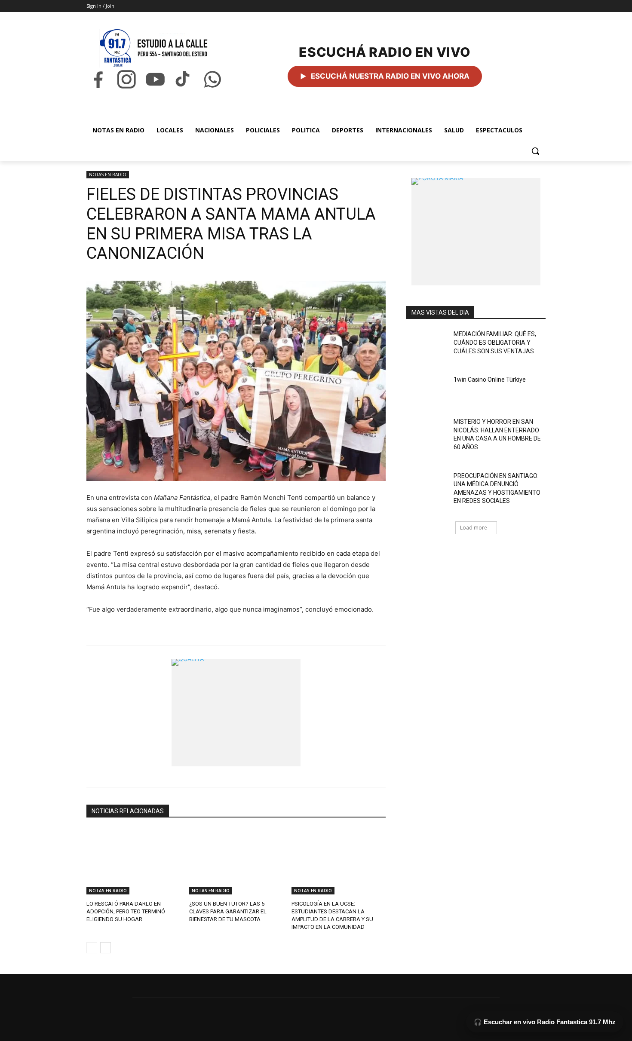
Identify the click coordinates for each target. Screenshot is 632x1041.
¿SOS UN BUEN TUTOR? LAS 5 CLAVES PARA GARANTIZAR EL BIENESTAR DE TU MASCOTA (228, 911)
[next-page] (105, 947)
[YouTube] (155, 79)
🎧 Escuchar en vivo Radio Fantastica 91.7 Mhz (545, 1022)
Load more (473, 527)
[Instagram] (126, 79)
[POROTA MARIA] (475, 231)
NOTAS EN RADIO (107, 174)
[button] (535, 151)
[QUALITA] (236, 712)
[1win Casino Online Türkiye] (427, 390)
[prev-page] (91, 947)
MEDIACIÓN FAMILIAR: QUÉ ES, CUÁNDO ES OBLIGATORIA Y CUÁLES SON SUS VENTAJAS (495, 342)
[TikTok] (183, 79)
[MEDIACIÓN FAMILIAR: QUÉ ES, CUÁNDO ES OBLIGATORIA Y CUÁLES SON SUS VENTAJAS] (427, 344)
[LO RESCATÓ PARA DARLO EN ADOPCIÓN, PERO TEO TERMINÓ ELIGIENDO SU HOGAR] (133, 861)
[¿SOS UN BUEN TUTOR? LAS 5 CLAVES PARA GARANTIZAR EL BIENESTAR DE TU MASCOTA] (236, 861)
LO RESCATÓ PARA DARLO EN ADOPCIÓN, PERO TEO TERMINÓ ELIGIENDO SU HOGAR (125, 911)
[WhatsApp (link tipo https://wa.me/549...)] (212, 79)
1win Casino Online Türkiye (490, 379)
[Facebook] (98, 79)
